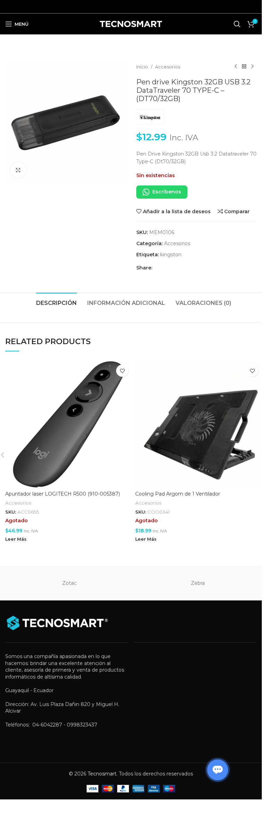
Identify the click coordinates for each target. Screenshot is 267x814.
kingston (170, 254)
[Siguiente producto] (252, 67)
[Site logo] (131, 23)
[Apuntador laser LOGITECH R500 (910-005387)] (68, 424)
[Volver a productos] (244, 67)
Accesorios (167, 66)
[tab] (56, 302)
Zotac (69, 583)
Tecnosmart (102, 774)
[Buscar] (237, 24)
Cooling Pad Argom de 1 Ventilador (177, 494)
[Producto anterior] (236, 67)
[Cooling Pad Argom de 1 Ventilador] (198, 424)
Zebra (198, 583)
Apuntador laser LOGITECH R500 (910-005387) (62, 494)
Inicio (142, 66)
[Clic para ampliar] (18, 170)
